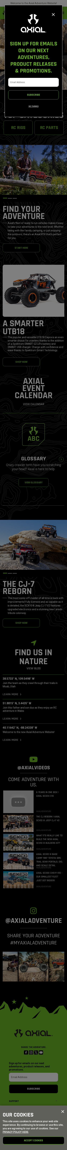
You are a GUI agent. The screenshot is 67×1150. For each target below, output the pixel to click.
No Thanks (34, 106)
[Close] (53, 14)
